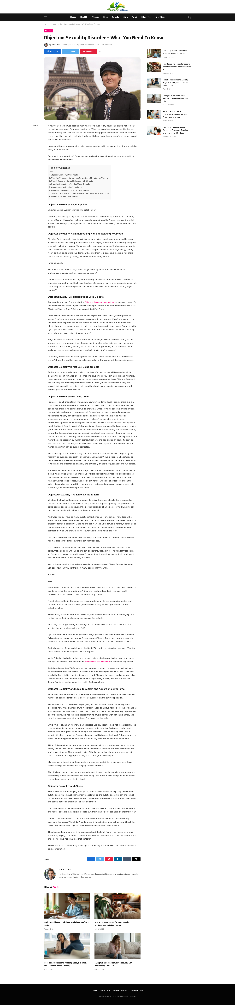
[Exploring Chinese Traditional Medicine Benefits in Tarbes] (67, 906)
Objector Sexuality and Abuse (64, 196)
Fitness (95, 17)
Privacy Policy (120, 990)
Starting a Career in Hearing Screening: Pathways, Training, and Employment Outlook (175, 130)
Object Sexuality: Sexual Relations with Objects (72, 181)
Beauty (115, 17)
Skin (125, 17)
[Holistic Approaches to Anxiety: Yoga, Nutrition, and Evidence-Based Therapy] (67, 946)
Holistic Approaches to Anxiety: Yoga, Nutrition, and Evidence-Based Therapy (65, 964)
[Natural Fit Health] (117, 6)
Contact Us (137, 990)
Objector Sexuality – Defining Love (66, 187)
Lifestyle (146, 17)
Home (73, 17)
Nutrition (160, 17)
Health (83, 17)
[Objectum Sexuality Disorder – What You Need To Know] (92, 88)
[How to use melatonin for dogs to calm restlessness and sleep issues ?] (117, 906)
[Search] (189, 17)
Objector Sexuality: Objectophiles (65, 175)
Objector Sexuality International (100, 302)
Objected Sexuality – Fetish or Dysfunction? (70, 190)
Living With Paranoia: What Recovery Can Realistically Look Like (113, 964)
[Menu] (45, 17)
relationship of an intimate (97, 661)
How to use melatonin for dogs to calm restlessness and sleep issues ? (111, 924)
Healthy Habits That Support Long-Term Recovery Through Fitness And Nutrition (175, 114)
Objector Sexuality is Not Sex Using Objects (70, 184)
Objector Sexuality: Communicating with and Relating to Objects (79, 178)
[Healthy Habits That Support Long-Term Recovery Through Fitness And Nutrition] (154, 114)
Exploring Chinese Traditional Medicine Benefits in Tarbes (66, 924)
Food (134, 17)
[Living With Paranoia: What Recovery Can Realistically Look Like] (117, 946)
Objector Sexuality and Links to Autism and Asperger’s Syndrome (80, 193)
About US (105, 990)
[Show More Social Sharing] (99, 51)
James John (56, 45)
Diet (105, 17)
